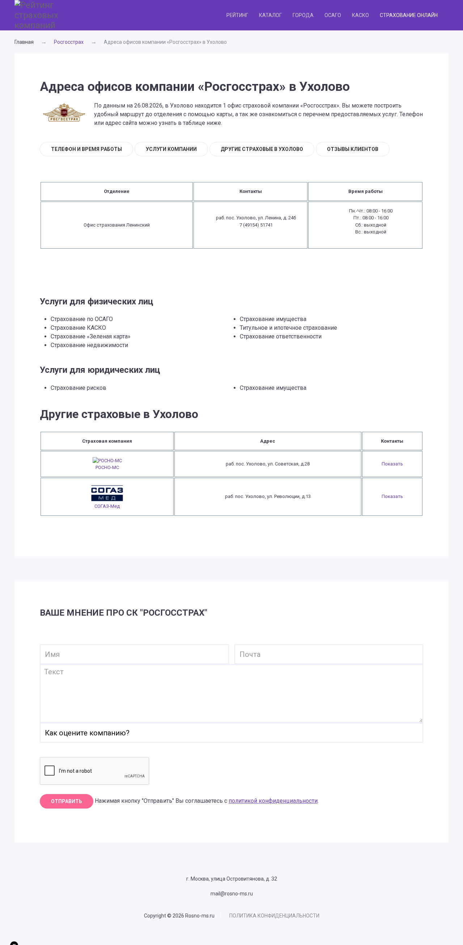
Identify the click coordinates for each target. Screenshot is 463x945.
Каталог (270, 15)
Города (303, 15)
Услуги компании (171, 149)
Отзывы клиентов (352, 149)
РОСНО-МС (107, 467)
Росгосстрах (69, 42)
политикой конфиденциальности (273, 800)
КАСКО (360, 15)
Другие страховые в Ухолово (262, 149)
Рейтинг (237, 15)
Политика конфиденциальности (274, 916)
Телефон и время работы (86, 149)
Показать (392, 464)
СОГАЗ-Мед (107, 506)
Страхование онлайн (409, 15)
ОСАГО (332, 15)
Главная (24, 42)
